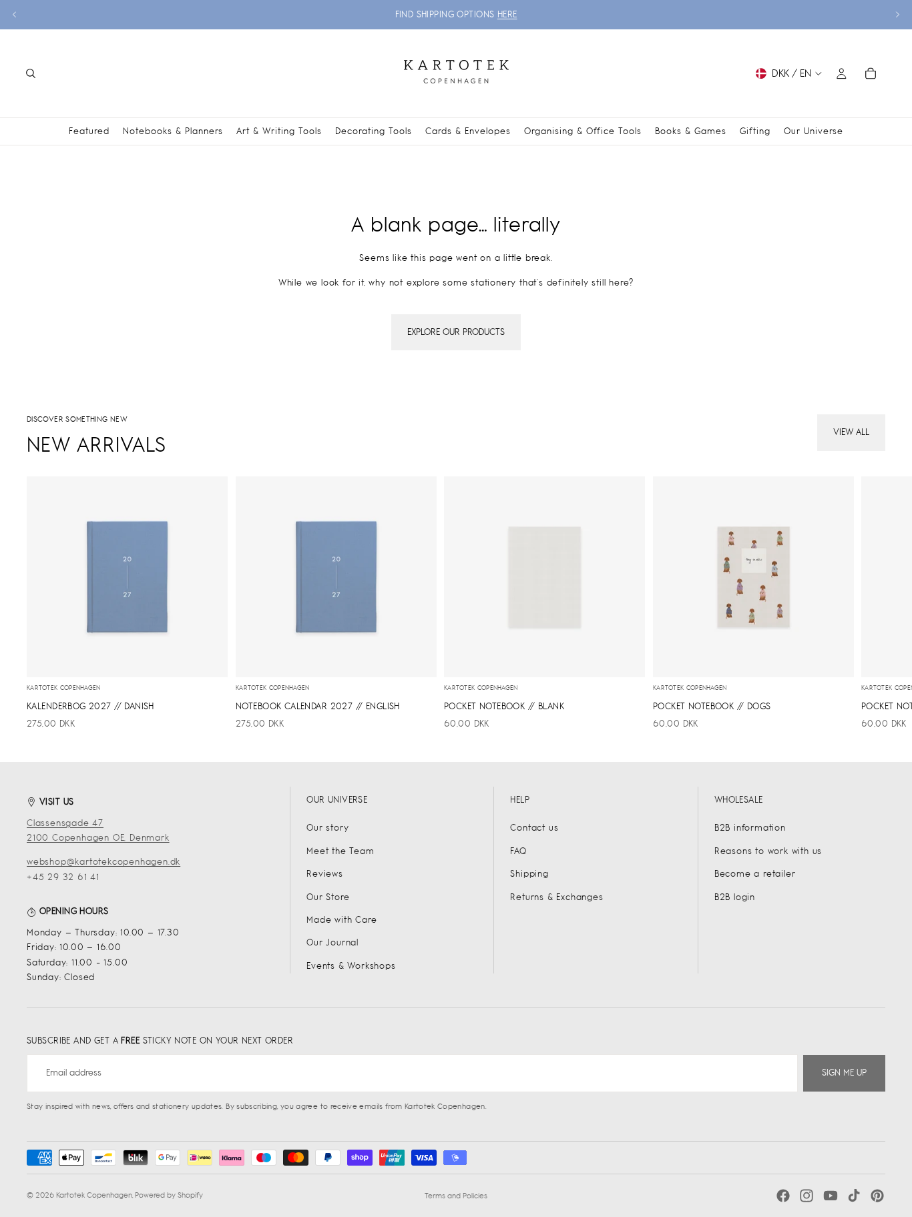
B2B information (750, 828)
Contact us (534, 828)
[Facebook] (783, 1196)
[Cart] (870, 73)
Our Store (327, 897)
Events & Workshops (350, 966)
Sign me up (844, 1073)
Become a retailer (755, 874)
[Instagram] (807, 1196)
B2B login (734, 897)
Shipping (529, 874)
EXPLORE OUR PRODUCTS (456, 332)
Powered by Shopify (169, 1195)
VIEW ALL (851, 432)
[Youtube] (831, 1196)
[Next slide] (897, 14)
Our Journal (332, 942)
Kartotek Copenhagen (94, 1195)
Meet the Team (340, 851)
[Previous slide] (14, 14)
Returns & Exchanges (556, 897)
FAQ (518, 851)
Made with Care (341, 920)
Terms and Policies (456, 1196)
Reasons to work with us (768, 851)
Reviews (324, 874)
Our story (327, 828)
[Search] (30, 73)
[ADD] (207, 657)
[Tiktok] (854, 1196)
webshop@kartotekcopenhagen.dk (103, 862)
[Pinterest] (877, 1196)
